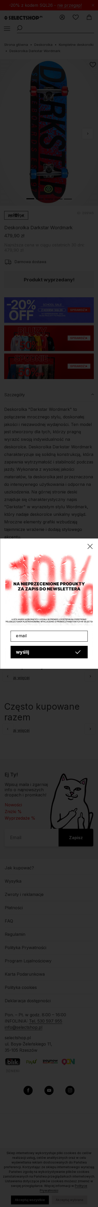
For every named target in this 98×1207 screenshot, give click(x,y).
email (21, 635)
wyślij (22, 652)
